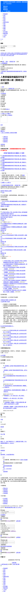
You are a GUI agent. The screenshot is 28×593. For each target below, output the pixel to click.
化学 (4, 30)
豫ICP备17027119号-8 (16, 507)
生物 (4, 27)
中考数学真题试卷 (12, 54)
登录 (23, 175)
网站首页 (5, 14)
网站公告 (5, 6)
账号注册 (3, 546)
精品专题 (5, 33)
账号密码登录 (8, 546)
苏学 (3, 86)
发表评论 (5, 141)
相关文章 (5, 140)
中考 (4, 36)
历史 (4, 23)
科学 (4, 20)
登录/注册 (3, 548)
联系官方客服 (13, 132)
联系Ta (3, 131)
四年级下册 (12, 61)
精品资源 (5, 9)
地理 (4, 25)
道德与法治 (6, 22)
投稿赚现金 (4, 63)
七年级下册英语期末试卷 (20, 54)
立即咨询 (3, 144)
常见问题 (5, 138)
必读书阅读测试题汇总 (7, 326)
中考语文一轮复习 (10, 53)
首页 (3, 61)
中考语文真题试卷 (24, 53)
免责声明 (5, 501)
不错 (2, 419)
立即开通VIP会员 (6, 301)
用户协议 (8, 521)
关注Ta (3, 127)
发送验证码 (3, 544)
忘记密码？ (3, 514)
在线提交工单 (13, 300)
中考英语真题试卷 (17, 53)
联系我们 (5, 503)
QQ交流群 (3, 355)
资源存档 (5, 491)
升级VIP (8, 109)
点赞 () (4, 113)
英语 (4, 18)
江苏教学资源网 (18, 463)
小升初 (5, 35)
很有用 (2, 426)
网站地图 (8, 507)
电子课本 (5, 31)
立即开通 (14, 562)
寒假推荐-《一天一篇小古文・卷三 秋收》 (13, 398)
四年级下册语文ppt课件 (5, 54)
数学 (4, 17)
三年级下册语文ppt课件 (10, 55)
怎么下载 (3, 434)
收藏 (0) (9, 113)
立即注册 (18, 521)
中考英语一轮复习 (4, 53)
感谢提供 (3, 450)
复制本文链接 (4, 199)
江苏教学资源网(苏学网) (7, 185)
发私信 (3, 129)
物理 (4, 28)
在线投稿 (5, 493)
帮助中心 (5, 8)
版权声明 (5, 500)
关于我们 (5, 498)
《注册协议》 (13, 531)
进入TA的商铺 (5, 132)
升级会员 (4, 93)
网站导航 (5, 489)
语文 (4, 15)
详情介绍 (5, 136)
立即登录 (3, 516)
